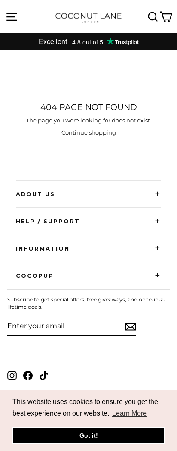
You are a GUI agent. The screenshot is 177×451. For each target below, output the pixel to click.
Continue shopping (88, 132)
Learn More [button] (129, 413)
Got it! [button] (88, 435)
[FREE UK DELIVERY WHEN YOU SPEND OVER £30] (88, 42)
